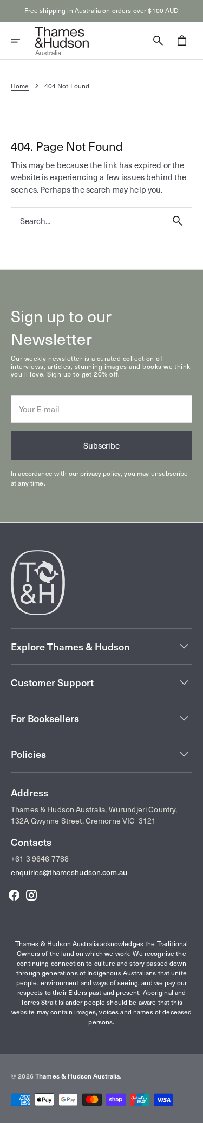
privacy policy (100, 473)
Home (20, 86)
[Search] (177, 221)
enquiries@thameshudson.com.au (69, 872)
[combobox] (87, 221)
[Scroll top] (190, 1110)
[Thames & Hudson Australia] (62, 41)
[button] (23, 41)
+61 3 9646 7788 (40, 858)
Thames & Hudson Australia (77, 1076)
